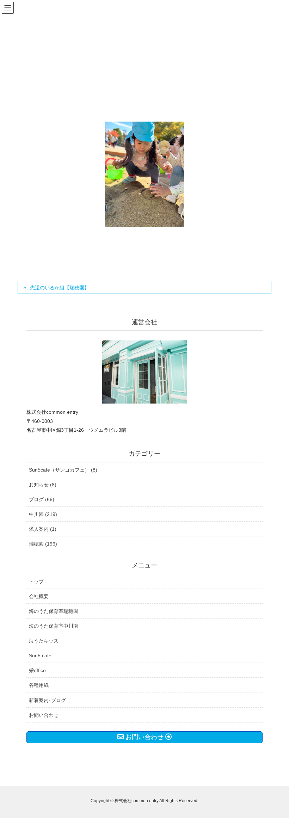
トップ (36, 581)
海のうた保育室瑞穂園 (53, 611)
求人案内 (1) (42, 529)
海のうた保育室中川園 (53, 626)
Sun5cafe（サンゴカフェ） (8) (63, 470)
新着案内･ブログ (47, 700)
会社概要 (39, 596)
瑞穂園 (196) (43, 544)
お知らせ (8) (42, 484)
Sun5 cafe (40, 655)
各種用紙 (39, 685)
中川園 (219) (43, 514)
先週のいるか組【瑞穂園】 (59, 287)
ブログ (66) (41, 499)
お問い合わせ (44, 715)
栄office (37, 670)
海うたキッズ (44, 641)
